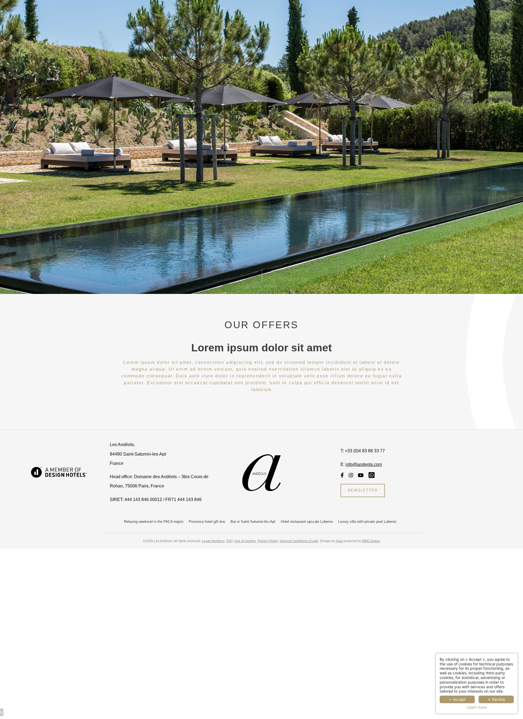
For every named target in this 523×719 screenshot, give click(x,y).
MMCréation (371, 541)
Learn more (477, 707)
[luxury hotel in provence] (59, 471)
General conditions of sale (299, 541)
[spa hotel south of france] (361, 475)
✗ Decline (496, 699)
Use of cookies (245, 541)
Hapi (339, 541)
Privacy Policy (268, 541)
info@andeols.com (364, 464)
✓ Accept (457, 699)
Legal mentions (213, 541)
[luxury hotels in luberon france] (342, 475)
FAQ (229, 541)
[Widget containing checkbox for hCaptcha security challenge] (311, 565)
